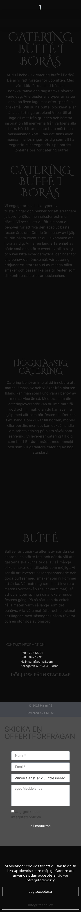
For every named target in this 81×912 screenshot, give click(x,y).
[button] (40, 20)
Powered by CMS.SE (41, 713)
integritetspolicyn (26, 817)
